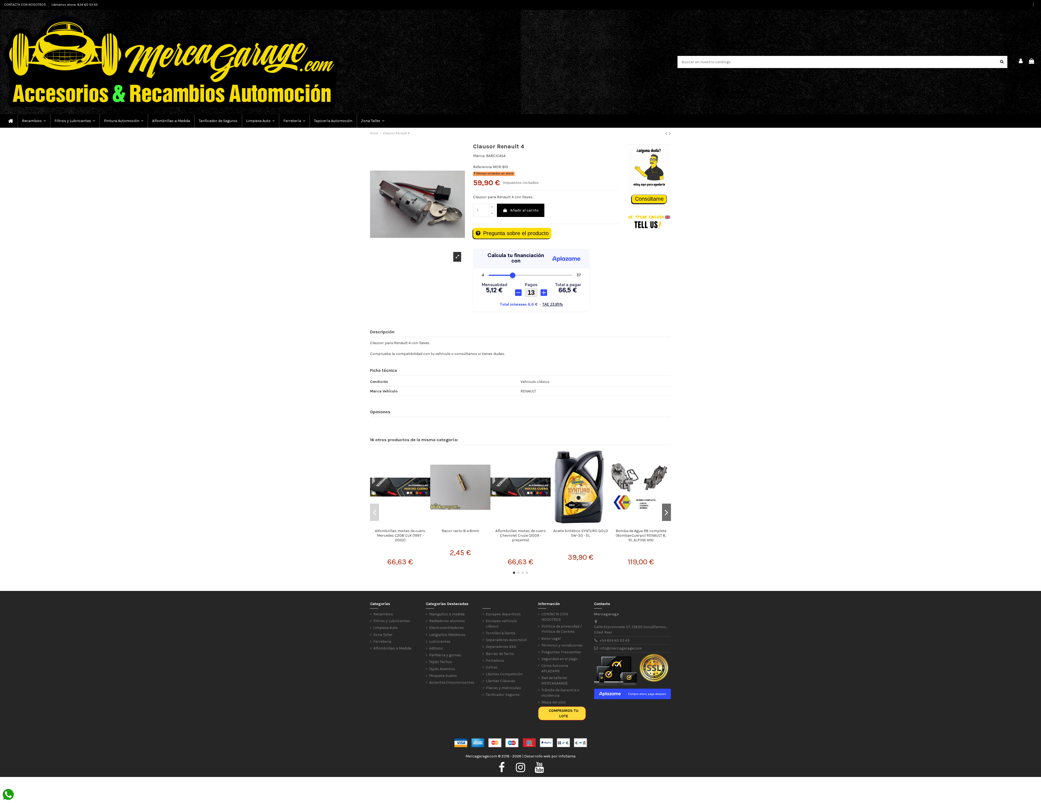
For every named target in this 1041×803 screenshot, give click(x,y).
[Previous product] (667, 133)
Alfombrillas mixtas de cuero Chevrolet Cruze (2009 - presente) (520, 535)
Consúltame (649, 199)
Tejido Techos (440, 662)
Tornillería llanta (500, 633)
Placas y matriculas (503, 688)
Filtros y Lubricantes (391, 621)
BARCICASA (496, 155)
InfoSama (567, 756)
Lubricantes (440, 641)
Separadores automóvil (506, 640)
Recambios (383, 614)
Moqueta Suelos (443, 675)
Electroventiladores (446, 627)
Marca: (479, 155)
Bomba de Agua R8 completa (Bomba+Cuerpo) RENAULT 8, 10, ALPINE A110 (641, 535)
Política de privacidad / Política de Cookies (561, 629)
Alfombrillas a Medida (392, 648)
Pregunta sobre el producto (516, 233)
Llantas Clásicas (500, 681)
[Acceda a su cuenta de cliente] (1020, 62)
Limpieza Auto (385, 627)
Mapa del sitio (553, 702)
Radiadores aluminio (447, 621)
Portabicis (495, 660)
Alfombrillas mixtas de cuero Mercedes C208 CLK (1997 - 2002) (400, 535)
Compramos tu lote (564, 713)
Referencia (482, 167)
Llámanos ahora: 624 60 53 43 (75, 5)
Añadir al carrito (524, 210)
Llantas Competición (504, 674)
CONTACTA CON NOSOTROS (25, 5)
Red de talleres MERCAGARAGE (554, 681)
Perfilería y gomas (445, 655)
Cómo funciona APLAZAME (554, 668)
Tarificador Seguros (503, 694)
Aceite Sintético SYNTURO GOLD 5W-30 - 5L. (580, 533)
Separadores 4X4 (501, 646)
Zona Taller (383, 634)
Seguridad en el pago (559, 659)
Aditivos (436, 648)
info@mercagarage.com (621, 648)
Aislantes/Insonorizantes (451, 682)
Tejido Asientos (442, 669)
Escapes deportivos (503, 614)
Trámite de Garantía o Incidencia (560, 693)
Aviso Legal (551, 638)
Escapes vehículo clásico (501, 624)
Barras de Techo (500, 653)
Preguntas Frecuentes (561, 652)
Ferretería (382, 641)
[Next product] (670, 133)
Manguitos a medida (447, 614)
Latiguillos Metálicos (447, 634)
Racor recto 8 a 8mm (460, 531)
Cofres (491, 667)
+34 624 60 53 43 (615, 640)
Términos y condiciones (562, 645)
